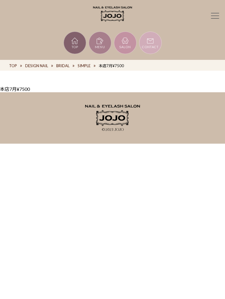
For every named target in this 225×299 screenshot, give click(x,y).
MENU (100, 47)
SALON (125, 47)
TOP (74, 47)
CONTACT (150, 47)
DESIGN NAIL (36, 65)
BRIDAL (62, 65)
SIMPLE (84, 65)
